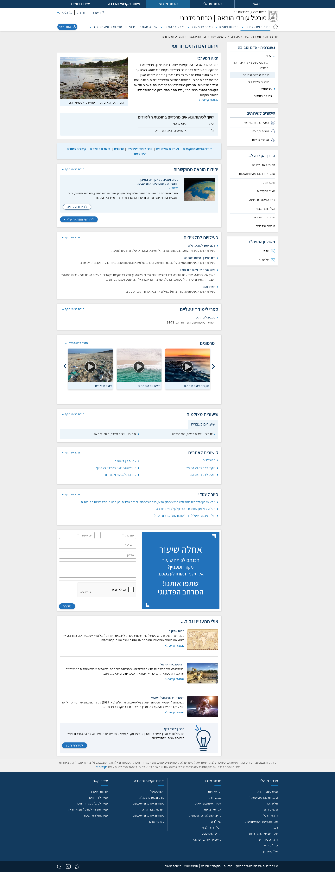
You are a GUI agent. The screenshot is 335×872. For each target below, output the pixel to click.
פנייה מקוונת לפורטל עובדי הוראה (88, 809)
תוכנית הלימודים (258, 82)
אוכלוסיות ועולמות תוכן (107, 27)
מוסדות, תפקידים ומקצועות (261, 821)
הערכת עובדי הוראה (152, 809)
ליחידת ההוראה (77, 206)
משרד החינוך (250, 12)
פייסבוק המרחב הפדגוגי (207, 839)
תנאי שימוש (191, 866)
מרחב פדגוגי (271, 36)
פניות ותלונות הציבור (95, 815)
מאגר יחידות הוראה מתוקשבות (257, 174)
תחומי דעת (214, 792)
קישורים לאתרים (76, 149)
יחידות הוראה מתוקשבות (197, 149)
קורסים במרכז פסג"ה (151, 798)
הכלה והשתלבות (265, 209)
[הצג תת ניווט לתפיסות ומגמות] (217, 26)
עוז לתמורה (271, 845)
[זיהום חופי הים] (90, 365)
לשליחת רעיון (74, 745)
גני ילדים (216, 821)
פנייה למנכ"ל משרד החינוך (92, 803)
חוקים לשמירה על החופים (200, 468)
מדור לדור (209, 460)
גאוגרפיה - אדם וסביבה (228, 36)
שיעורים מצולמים (100, 149)
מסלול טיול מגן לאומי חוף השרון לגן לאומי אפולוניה (185, 509)
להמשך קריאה (209, 100)
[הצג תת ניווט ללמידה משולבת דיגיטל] (126, 26)
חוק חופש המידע (211, 866)
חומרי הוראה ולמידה (197, 36)
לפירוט (175, 188)
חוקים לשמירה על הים (202, 475)
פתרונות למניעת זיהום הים (120, 475)
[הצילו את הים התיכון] (139, 365)
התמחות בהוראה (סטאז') (263, 798)
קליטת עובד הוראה (267, 792)
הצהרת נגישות (172, 866)
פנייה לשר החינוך (98, 798)
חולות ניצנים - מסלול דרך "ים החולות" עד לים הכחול (184, 516)
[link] (197, 148)
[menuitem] (252, 251)
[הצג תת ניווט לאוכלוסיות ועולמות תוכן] (90, 26)
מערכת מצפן (156, 821)
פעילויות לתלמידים (167, 149)
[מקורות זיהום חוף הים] (187, 365)
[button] (98, 12)
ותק (276, 827)
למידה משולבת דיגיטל (142, 27)
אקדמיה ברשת (212, 809)
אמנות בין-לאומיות (125, 461)
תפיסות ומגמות (228, 27)
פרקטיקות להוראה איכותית (205, 815)
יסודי (212, 36)
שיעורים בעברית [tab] (203, 424)
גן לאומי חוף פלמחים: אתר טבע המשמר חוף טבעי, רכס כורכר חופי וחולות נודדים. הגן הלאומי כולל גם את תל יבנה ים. (147, 502)
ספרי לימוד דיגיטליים (140, 149)
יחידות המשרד (99, 792)
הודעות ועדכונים (265, 226)
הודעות (228, 866)
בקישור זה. (101, 767)
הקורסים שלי (156, 792)
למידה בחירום (263, 96)
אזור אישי (65, 26)
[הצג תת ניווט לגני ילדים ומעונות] (188, 26)
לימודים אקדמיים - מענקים (148, 803)
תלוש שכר (272, 803)
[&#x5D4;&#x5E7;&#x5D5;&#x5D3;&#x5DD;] (213, 366)
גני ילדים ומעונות (202, 27)
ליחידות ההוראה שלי (80, 219)
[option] (187, 369)
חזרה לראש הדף (74, 169)
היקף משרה (271, 809)
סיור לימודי (139, 154)
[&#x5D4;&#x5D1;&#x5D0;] (65, 366)
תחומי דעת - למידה (257, 27)
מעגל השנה (268, 182)
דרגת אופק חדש (268, 839)
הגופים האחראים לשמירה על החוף (116, 468)
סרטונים (119, 149)
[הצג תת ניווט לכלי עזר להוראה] (161, 26)
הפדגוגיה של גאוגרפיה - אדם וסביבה (250, 65)
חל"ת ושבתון (270, 851)
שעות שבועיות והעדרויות (263, 833)
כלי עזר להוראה (174, 27)
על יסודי (266, 89)
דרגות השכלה (270, 815)
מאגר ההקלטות (266, 191)
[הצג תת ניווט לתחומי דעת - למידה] (242, 26)
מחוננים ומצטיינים (264, 217)
